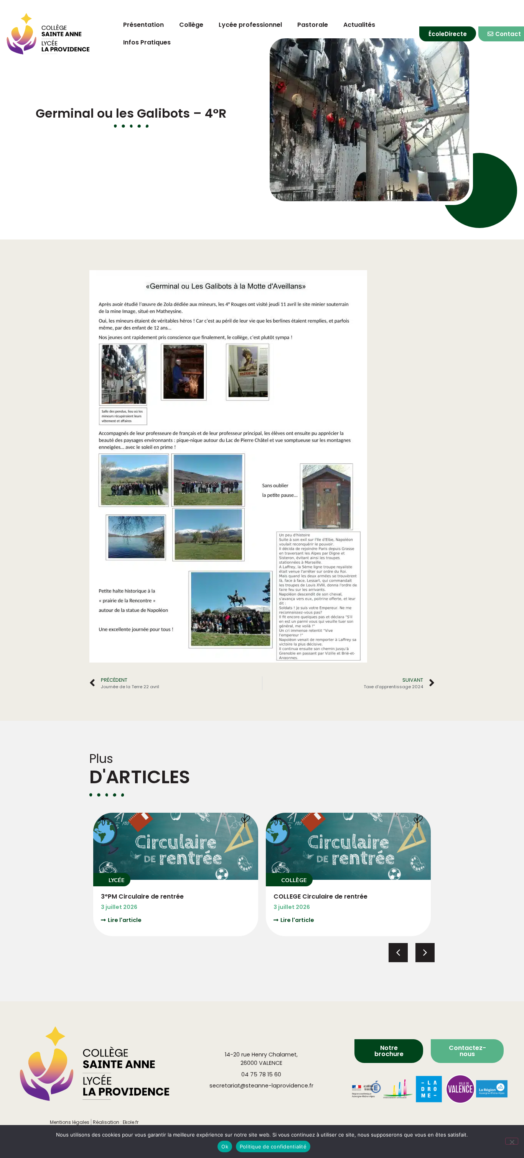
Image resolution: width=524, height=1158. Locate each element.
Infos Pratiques (147, 42)
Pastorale (312, 24)
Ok (224, 1146)
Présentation (143, 24)
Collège (191, 24)
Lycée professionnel (250, 24)
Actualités (359, 24)
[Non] (511, 1141)
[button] (111, 879)
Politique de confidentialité (273, 1146)
